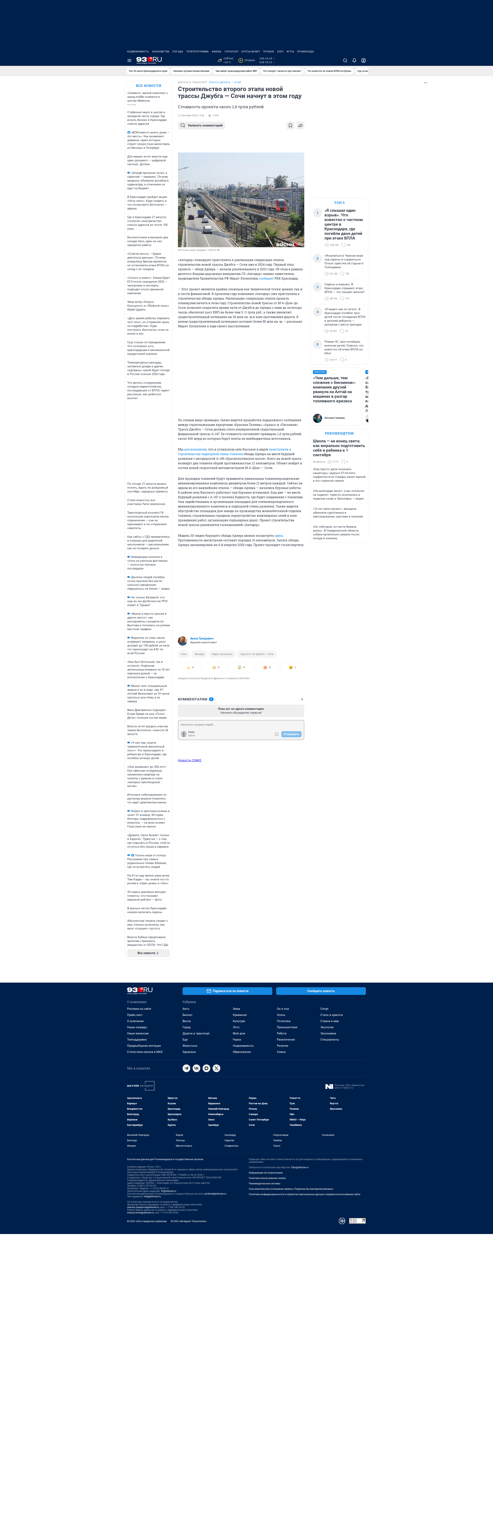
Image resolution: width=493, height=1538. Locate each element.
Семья (281, 1052)
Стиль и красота (331, 1015)
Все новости (148, 85)
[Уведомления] (354, 60)
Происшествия (287, 1027)
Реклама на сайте (139, 1009)
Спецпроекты (329, 1039)
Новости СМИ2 (189, 760)
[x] (216, 1068)
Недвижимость (138, 51)
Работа (281, 1033)
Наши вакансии (138, 1033)
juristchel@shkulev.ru (215, 1193)
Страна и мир (329, 1021)
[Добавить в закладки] (290, 125)
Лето (236, 1027)
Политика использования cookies (267, 1178)
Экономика (328, 1033)
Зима (236, 1009)
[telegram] (186, 1068)
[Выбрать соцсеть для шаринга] (300, 125)
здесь (279, 535)
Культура (239, 1021)
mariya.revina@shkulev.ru (140, 1212)
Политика (283, 1021)
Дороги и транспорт (196, 1033)
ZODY (280, 51)
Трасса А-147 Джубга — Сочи (256, 654)
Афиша (216, 51)
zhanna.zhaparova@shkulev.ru (143, 1207)
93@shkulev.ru (168, 1191)
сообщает (266, 278)
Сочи (184, 654)
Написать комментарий (205, 125)
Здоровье (189, 1052)
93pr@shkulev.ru (300, 1167)
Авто (186, 1009)
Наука (237, 1039)
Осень (281, 1015)
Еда (185, 1039)
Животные (190, 1045)
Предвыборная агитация (144, 1045)
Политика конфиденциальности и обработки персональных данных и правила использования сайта (304, 1194)
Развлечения (286, 1039)
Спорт (324, 1009)
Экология (327, 1027)
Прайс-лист (135, 1015)
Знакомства (160, 51)
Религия (282, 1045)
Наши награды (137, 1027)
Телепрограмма (197, 51)
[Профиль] (363, 60)
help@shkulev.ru (152, 1196)
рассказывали (195, 449)
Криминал (240, 1015)
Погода (178, 51)
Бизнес (187, 1015)
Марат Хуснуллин (222, 654)
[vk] (196, 1068)
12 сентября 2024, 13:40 (191, 115)
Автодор (199, 654)
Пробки (268, 51)
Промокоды (305, 51)
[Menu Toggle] (129, 60)
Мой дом (239, 1033)
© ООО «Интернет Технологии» (189, 1221)
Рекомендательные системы (264, 1183)
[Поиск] (345, 60)
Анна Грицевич (201, 638)
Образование (242, 1052)
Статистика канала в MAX (145, 1052)
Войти (191, 735)
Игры (290, 51)
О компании (135, 1021)
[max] (206, 1068)
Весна (187, 1021)
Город (186, 1027)
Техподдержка (137, 1039)
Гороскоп (231, 51)
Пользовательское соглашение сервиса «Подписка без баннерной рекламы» (291, 1189)
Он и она (283, 1009)
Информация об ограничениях (266, 1172)
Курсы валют (250, 51)
